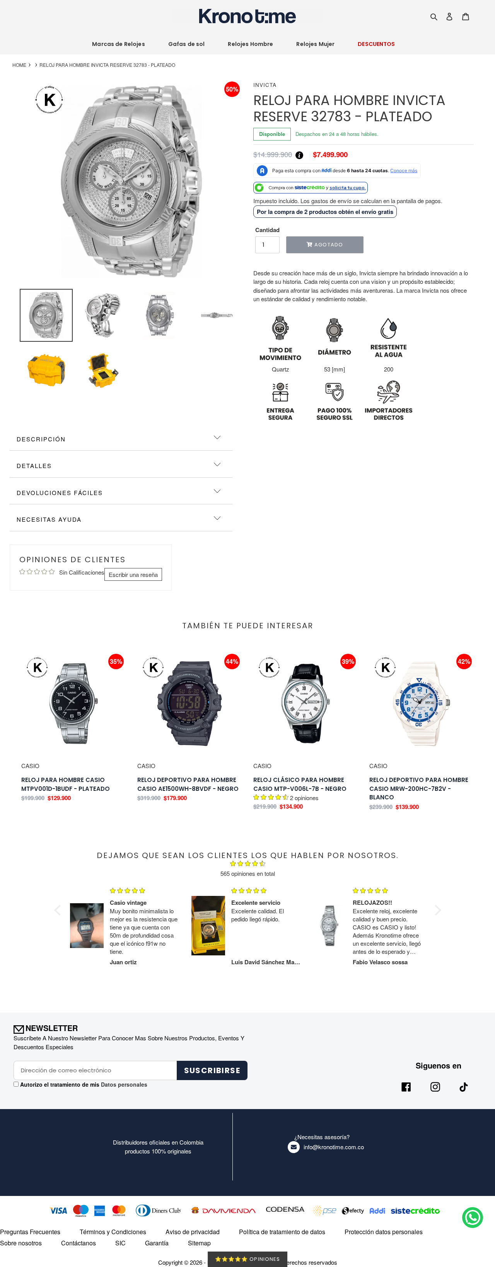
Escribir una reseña (133, 574)
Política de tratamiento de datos (282, 1231)
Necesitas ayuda (49, 519)
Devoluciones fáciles (60, 492)
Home (19, 65)
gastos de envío (331, 201)
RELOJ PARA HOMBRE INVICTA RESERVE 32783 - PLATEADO (107, 65)
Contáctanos (78, 1242)
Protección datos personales (384, 1231)
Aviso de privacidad (193, 1231)
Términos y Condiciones (113, 1231)
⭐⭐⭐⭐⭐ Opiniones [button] (247, 1259)
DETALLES (34, 465)
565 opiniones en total (247, 873)
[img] (247, 864)
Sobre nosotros (21, 1242)
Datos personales (123, 1084)
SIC (120, 1242)
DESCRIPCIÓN (41, 439)
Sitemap (199, 1242)
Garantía (157, 1242)
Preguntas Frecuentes (30, 1231)
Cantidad (267, 230)
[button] (59, 910)
